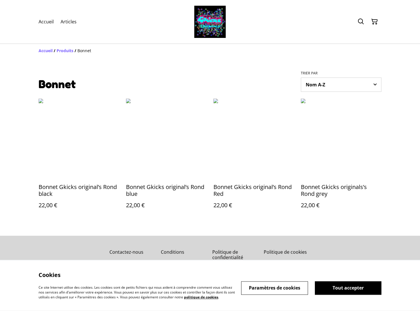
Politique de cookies (285, 252)
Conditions (172, 252)
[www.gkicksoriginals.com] (210, 22)
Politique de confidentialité (227, 255)
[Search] (361, 21)
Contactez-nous (126, 252)
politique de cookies (201, 296)
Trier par (309, 73)
